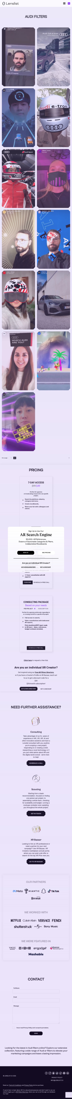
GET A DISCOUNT (45, 567)
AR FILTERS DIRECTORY (28, 567)
